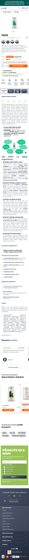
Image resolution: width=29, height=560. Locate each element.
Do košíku (9, 410)
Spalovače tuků (5, 526)
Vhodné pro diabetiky (18, 435)
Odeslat (13, 476)
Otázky (24, 90)
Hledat (18, 8)
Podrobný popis (3, 91)
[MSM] (14, 22)
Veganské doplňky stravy (8, 529)
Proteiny (4, 510)
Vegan (4, 432)
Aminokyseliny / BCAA (7, 513)
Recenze (18, 91)
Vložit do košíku (18, 65)
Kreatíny (4, 521)
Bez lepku (5, 435)
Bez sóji (12, 432)
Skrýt (27, 3)
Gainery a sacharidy (6, 515)
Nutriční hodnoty (11, 91)
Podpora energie (6, 523)
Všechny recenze (13, 367)
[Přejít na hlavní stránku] (3, 8)
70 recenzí (17, 37)
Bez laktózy (21, 432)
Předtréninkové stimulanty (8, 518)
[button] (9, 364)
